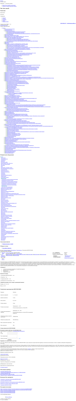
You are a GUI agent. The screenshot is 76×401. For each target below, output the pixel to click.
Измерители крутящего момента (6, 188)
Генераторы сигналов (5, 170)
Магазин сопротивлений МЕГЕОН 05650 (7, 391)
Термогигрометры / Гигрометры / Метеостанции (9, 233)
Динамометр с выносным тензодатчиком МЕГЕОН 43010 (10, 379)
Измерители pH (3, 190)
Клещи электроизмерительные (6, 205)
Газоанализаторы (4, 169)
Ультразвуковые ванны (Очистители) (7, 236)
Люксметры (3, 207)
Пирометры (3, 222)
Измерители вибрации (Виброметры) (7, 191)
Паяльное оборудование (5, 221)
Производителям (5, 21)
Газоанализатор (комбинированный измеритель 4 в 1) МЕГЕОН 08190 (12, 372)
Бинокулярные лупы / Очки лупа (7, 163)
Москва (1, 0)
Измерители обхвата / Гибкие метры (7, 195)
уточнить (29, 348)
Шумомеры (3, 239)
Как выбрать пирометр (6, 248)
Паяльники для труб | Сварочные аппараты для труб (10, 220)
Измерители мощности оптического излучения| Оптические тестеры (13, 194)
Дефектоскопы (3, 176)
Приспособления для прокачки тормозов (8, 223)
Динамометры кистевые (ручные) (7, 180)
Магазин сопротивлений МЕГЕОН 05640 (7, 392)
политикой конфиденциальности (19, 331)
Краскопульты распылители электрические (8, 206)
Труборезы (3, 235)
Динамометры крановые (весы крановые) (8, 183)
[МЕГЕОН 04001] (9, 254)
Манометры (3, 212)
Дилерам (4, 18)
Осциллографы (3, 219)
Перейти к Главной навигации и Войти (9, 6)
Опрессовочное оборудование (6, 218)
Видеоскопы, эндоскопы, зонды (6, 167)
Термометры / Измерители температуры (8, 231)
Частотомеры (3, 238)
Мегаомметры (3, 209)
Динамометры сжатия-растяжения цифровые (9, 181)
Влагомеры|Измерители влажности (7, 168)
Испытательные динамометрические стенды (9, 182)
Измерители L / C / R (4, 192)
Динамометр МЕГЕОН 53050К (5, 380)
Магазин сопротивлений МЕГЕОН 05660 (7, 390)
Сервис (3, 20)
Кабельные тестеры (4, 202)
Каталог (1, 156)
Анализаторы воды (4, 158)
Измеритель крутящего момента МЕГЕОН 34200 (9, 383)
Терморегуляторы (4, 225)
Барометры (3, 161)
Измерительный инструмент (6, 197)
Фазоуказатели (3, 237)
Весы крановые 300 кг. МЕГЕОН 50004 (7, 374)
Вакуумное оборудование (5, 164)
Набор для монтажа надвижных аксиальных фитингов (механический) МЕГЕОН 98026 (15, 389)
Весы (2, 166)
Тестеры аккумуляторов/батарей (6, 232)
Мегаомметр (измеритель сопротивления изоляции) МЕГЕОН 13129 (12, 382)
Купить (3, 259)
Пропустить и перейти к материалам (8, 5)
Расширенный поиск (4, 25)
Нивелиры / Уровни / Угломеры (6, 216)
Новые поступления (4, 358)
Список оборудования (4, 354)
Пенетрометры (4, 185)
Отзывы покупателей (9, 252)
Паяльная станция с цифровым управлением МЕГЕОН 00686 (11, 375)
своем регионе (19, 253)
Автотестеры (3, 157)
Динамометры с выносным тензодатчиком (8, 184)
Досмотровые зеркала (5, 177)
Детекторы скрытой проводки (6, 175)
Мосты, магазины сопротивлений (7, 211)
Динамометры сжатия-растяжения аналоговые (9, 179)
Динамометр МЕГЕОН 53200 (5, 371)
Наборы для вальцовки (5, 217)
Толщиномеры (3, 234)
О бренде (4, 17)
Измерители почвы (4, 196)
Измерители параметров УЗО (6, 189)
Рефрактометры (3, 226)
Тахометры (3, 229)
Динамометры (3, 178)
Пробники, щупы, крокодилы (6, 224)
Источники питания (4, 199)
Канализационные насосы (5, 204)
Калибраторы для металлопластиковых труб (9, 203)
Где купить (4, 19)
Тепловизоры (3, 230)
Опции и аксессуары (4, 208)
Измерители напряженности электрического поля (10, 193)
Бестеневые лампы (4, 162)
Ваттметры (3, 165)
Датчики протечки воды (5, 171)
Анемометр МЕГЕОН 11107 (5, 373)
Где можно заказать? (4, 367)
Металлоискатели (4, 210)
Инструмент (3, 198)
